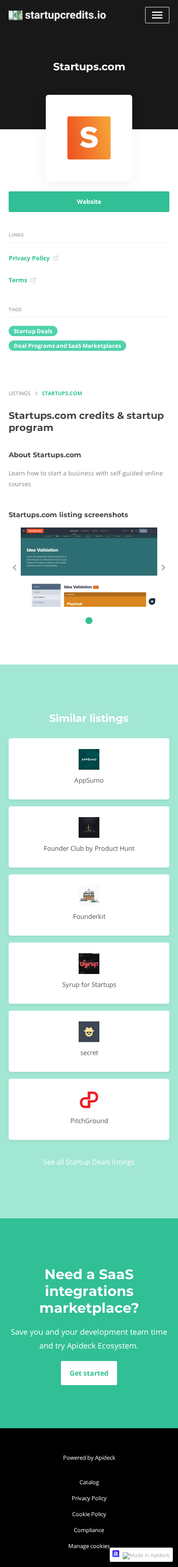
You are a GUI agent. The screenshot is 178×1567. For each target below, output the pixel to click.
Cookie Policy (89, 1514)
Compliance (89, 1530)
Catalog (89, 1482)
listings (20, 393)
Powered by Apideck (89, 1457)
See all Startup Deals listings (89, 1162)
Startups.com (62, 393)
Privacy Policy (29, 258)
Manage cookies (89, 1546)
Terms (18, 280)
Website (89, 201)
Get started (89, 1373)
